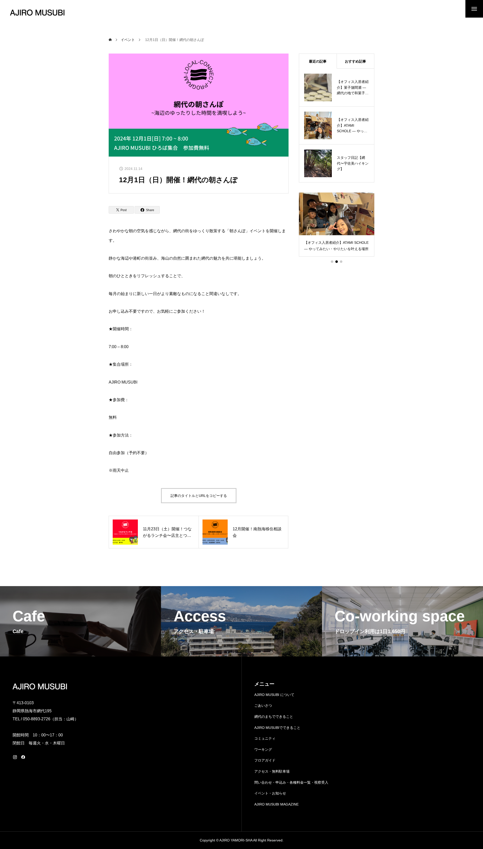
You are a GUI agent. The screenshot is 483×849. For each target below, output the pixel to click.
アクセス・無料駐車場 (272, 771)
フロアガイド (264, 760)
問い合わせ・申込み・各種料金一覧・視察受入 (291, 782)
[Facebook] (23, 757)
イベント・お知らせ (270, 793)
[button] (332, 261)
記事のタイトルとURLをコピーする (199, 496)
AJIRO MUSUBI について (274, 695)
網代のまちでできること (273, 717)
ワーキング (263, 749)
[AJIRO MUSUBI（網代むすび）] (37, 12)
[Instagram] (15, 757)
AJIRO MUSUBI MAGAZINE (276, 804)
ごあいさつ (263, 705)
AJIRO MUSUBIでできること (277, 728)
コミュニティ (264, 738)
